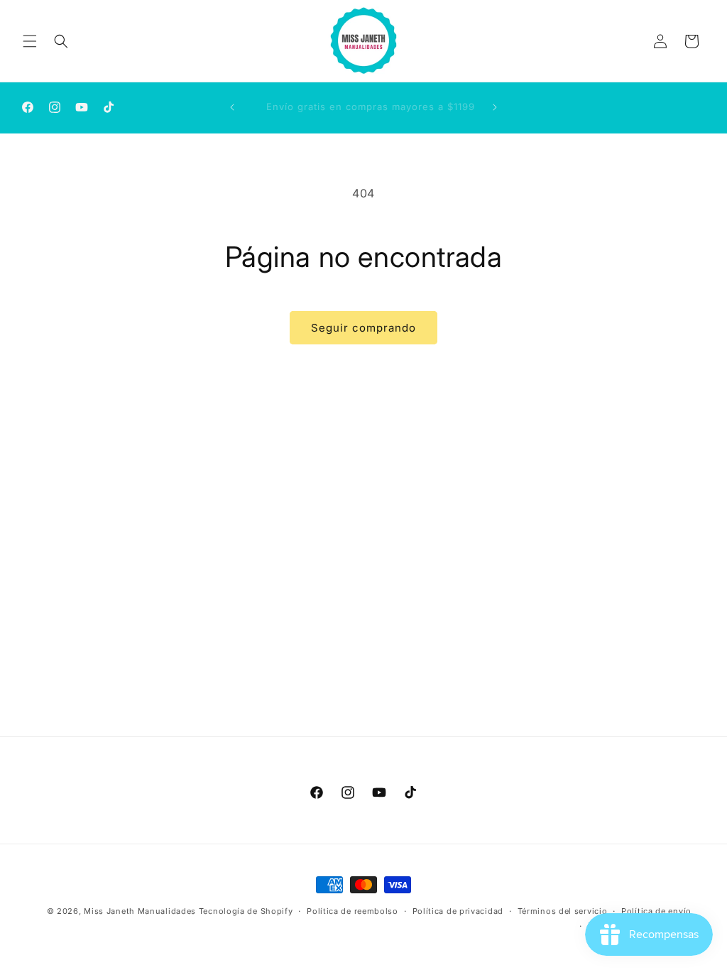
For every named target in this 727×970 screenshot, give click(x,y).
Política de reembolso (352, 911)
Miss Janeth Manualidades (140, 911)
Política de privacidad (457, 911)
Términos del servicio (563, 911)
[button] (29, 41)
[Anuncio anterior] (232, 107)
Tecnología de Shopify (246, 911)
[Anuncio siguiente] (494, 107)
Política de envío (656, 911)
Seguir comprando (363, 327)
